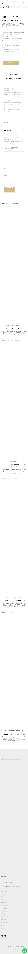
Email (6, 175)
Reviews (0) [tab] (14, 83)
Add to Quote (11, 62)
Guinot (10, 69)
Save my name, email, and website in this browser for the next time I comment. (12, 185)
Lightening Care (17, 69)
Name (6, 168)
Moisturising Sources (13, 459)
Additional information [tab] (14, 79)
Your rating (7, 148)
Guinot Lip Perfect (14, 329)
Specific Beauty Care (16, 325)
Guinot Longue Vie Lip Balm (14, 601)
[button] (24, 950)
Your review (8, 150)
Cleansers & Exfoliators (12, 730)
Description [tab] (14, 74)
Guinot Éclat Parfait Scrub (14, 734)
